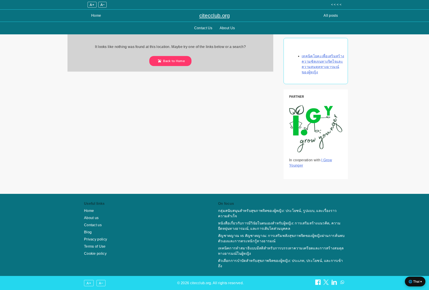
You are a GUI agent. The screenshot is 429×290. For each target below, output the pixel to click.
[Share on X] (326, 284)
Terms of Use (95, 246)
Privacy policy (95, 239)
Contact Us (203, 28)
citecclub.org (214, 15)
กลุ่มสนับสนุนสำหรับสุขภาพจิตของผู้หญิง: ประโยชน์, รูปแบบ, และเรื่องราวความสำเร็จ (277, 213)
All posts (331, 15)
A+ (92, 4)
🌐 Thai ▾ (415, 281)
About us (91, 218)
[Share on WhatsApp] (342, 284)
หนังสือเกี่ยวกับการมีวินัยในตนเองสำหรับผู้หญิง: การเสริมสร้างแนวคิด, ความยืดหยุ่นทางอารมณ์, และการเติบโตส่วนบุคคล (279, 225)
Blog (88, 232)
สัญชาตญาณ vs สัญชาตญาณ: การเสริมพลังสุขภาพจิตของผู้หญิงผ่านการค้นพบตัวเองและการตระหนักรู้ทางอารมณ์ (281, 238)
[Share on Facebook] (318, 284)
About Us (227, 28)
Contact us (93, 225)
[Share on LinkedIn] (335, 284)
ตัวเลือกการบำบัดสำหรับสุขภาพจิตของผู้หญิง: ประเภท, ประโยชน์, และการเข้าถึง (280, 263)
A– (102, 4)
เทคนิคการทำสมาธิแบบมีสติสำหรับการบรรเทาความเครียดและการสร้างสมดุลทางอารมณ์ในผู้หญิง (281, 250)
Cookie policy (95, 253)
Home (96, 15)
